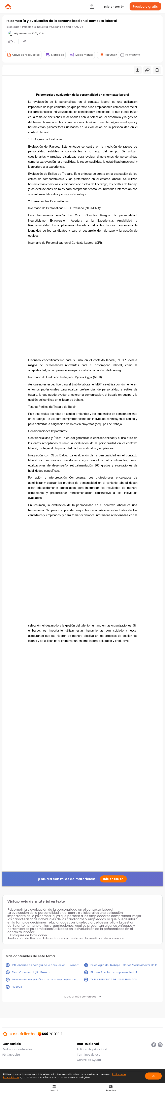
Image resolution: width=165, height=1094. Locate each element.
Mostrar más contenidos (80, 996)
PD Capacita (11, 1054)
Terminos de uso (88, 1054)
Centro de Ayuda (89, 1059)
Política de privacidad (92, 1049)
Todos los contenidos (17, 1049)
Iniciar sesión (114, 6)
